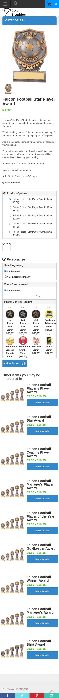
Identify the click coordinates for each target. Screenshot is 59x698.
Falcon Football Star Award (39, 418)
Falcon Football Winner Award (39, 578)
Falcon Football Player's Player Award (39, 388)
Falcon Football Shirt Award (39, 642)
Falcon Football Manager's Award (40, 610)
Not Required (13, 271)
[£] (32, 201)
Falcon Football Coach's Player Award (39, 452)
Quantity (6, 243)
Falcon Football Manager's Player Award (40, 484)
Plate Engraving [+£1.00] (18, 277)
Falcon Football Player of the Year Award (40, 516)
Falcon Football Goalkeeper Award (41, 546)
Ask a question (12, 182)
